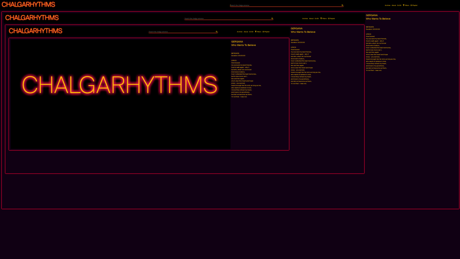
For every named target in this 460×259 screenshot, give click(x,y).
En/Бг (399, 5)
